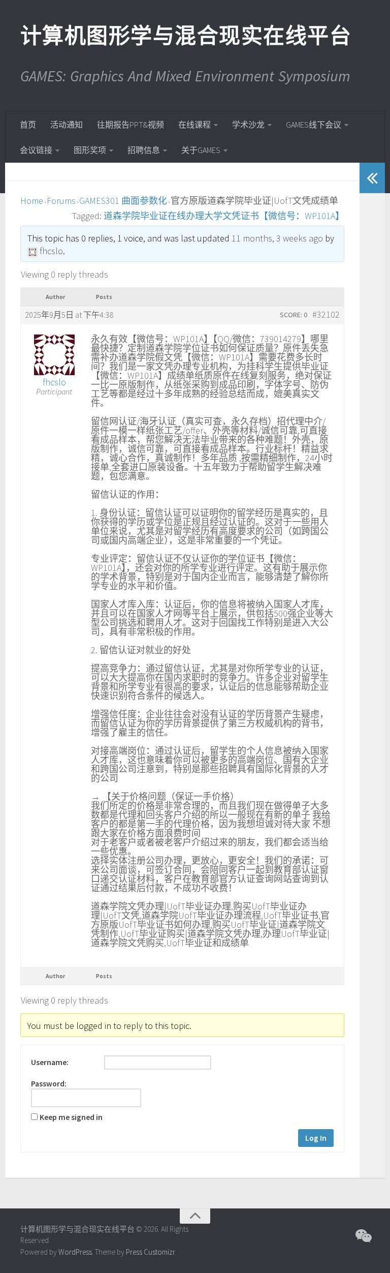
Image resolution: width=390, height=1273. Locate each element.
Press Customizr (150, 1252)
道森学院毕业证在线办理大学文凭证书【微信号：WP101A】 (224, 216)
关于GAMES (200, 150)
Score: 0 (293, 314)
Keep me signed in (71, 1117)
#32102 (326, 314)
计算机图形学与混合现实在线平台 (185, 35)
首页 (28, 124)
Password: (49, 1083)
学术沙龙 (248, 124)
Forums (61, 200)
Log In (316, 1138)
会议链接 (36, 150)
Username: (50, 1062)
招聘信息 (143, 150)
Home (31, 200)
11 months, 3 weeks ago (277, 238)
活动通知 (66, 124)
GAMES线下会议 (313, 124)
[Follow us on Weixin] (362, 1236)
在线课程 (194, 124)
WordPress (75, 1252)
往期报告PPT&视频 (130, 124)
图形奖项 (90, 150)
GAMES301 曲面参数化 (123, 200)
